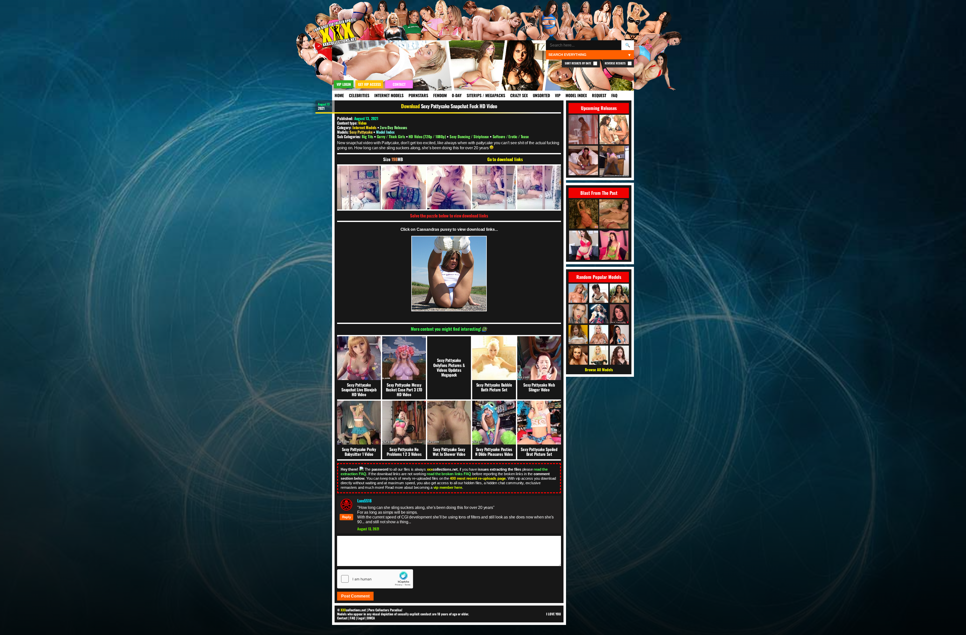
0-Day (457, 95)
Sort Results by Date (578, 63)
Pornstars (418, 95)
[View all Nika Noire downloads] (578, 355)
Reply (346, 517)
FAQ (614, 95)
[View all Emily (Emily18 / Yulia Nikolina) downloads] (578, 334)
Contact (342, 617)
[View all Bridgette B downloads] (598, 334)
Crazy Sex (519, 95)
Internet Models (389, 95)
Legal (361, 617)
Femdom (440, 95)
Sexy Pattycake (361, 132)
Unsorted (541, 95)
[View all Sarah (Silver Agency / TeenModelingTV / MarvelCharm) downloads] (619, 355)
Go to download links (505, 159)
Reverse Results (615, 63)
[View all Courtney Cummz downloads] (578, 293)
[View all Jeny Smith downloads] (598, 313)
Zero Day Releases (393, 127)
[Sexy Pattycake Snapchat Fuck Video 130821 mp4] (359, 187)
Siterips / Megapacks (486, 95)
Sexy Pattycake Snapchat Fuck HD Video (459, 106)
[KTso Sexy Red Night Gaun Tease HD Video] (583, 214)
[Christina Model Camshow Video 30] (613, 245)
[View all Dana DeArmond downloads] (598, 293)
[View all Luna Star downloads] (619, 293)
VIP (557, 95)
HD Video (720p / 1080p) (428, 136)
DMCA (371, 617)
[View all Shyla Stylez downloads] (598, 355)
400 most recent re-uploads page (478, 478)
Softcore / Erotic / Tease (511, 136)
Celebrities (359, 95)
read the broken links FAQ (449, 474)
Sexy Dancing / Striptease (470, 136)
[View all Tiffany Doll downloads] (619, 313)
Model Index (576, 95)
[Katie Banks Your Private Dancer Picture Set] (583, 245)
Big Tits (368, 136)
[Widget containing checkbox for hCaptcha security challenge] (375, 578)
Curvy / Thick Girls (391, 136)
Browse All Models (599, 369)
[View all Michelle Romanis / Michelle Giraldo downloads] (619, 334)
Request (599, 95)
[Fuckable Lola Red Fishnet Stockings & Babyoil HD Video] (613, 214)
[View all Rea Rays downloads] (578, 313)
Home (339, 95)
